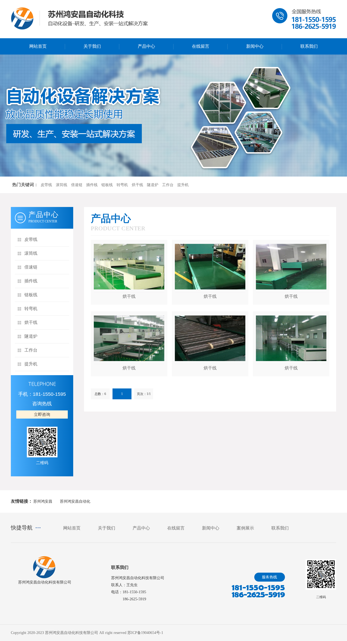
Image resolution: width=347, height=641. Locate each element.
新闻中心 (255, 46)
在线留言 (200, 46)
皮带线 (46, 185)
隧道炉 (152, 185)
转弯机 (122, 185)
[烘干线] (129, 266)
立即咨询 (42, 414)
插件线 (92, 185)
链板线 (107, 185)
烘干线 (137, 185)
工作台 (168, 185)
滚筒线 (61, 185)
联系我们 (309, 46)
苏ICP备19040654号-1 (145, 633)
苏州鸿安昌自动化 (75, 501)
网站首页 (38, 46)
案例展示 (245, 528)
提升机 (183, 185)
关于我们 (92, 46)
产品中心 (146, 46)
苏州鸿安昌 (42, 501)
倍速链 (76, 185)
